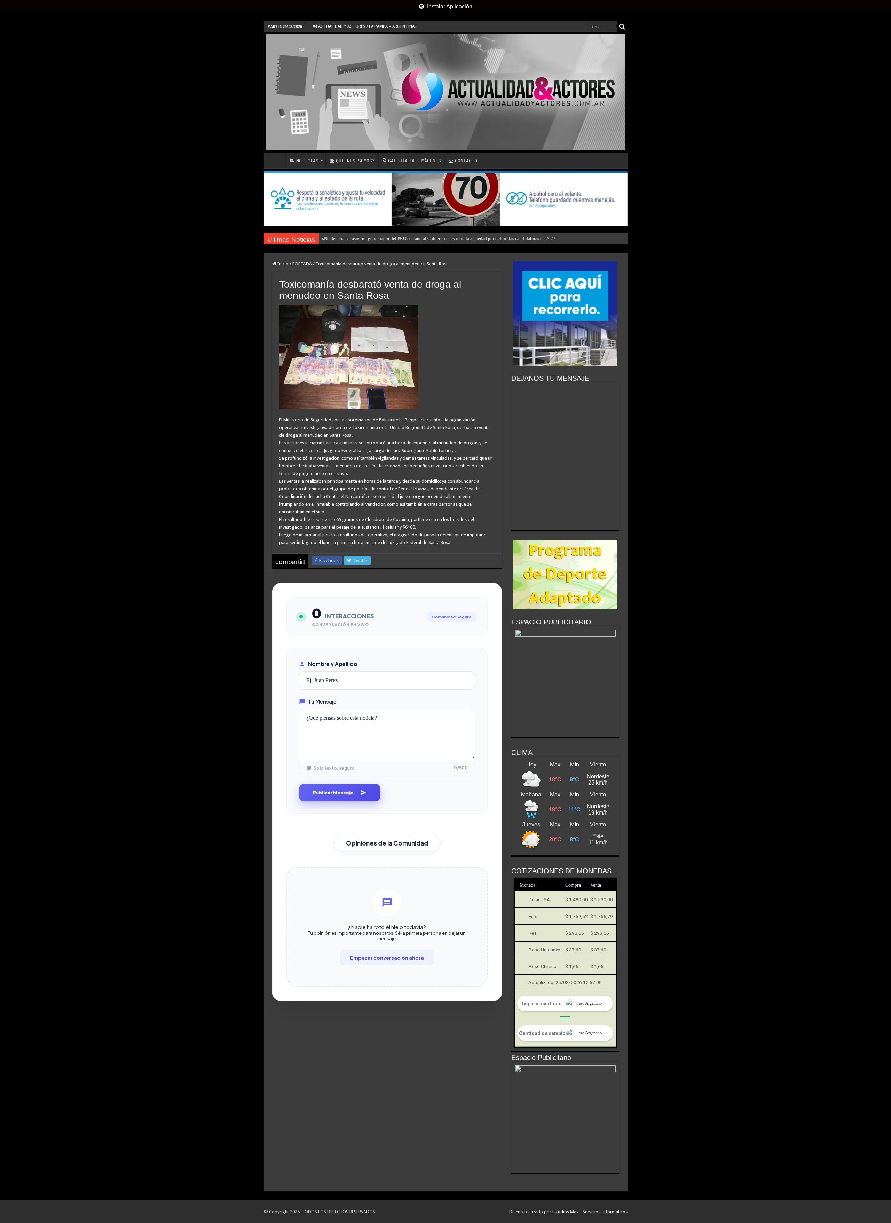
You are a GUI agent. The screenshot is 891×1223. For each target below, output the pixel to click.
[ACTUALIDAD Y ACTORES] (446, 92)
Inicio (282, 263)
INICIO (276, 160)
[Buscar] (622, 26)
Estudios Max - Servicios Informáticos (590, 1211)
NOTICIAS (307, 160)
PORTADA (302, 263)
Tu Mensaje (322, 701)
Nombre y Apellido (332, 664)
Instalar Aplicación (449, 6)
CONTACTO (466, 160)
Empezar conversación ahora (387, 958)
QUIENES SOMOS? (355, 160)
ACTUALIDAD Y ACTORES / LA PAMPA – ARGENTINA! (366, 26)
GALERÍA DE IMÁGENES (414, 160)
